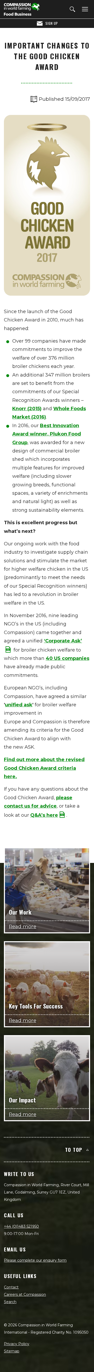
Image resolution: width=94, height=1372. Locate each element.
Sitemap (11, 1351)
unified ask (18, 705)
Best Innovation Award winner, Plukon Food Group (46, 434)
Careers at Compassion (25, 1294)
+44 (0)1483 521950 (21, 1226)
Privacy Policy (16, 1343)
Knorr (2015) (27, 408)
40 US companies (67, 658)
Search (10, 1301)
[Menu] (84, 9)
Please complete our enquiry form (35, 1260)
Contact (11, 1287)
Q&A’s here (44, 815)
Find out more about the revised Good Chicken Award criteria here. (44, 768)
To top (74, 1149)
